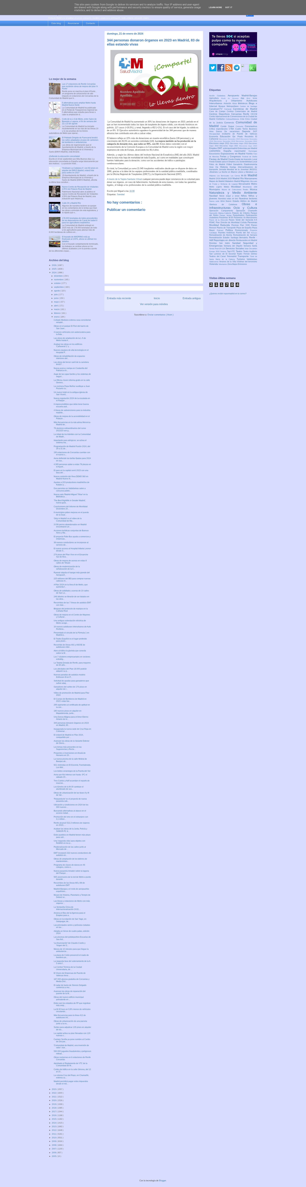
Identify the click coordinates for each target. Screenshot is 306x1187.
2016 (54, 1115)
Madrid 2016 (215, 178)
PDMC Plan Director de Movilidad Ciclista (228, 222)
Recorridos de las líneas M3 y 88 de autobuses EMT (69, 884)
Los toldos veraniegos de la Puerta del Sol (72, 771)
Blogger (162, 1180)
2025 (54, 269)
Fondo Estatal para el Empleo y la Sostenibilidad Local (233, 162)
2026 (54, 265)
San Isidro (225, 243)
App (244, 98)
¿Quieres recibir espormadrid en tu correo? (228, 293)
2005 (54, 1156)
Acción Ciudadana (218, 96)
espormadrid (241, 151)
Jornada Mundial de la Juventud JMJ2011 (238, 169)
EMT (220, 148)
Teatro (239, 251)
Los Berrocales (223, 176)
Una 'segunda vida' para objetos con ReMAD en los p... (69, 842)
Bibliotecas (243, 103)
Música (253, 189)
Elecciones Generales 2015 (230, 139)
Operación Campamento (222, 211)
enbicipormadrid (230, 148)
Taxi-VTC (231, 251)
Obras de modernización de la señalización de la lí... (67, 567)
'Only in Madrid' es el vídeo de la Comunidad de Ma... (68, 519)
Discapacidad (215, 134)
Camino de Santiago (248, 106)
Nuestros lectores (248, 198)
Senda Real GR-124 (217, 249)
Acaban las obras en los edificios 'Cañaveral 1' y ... (68, 345)
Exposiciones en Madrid (233, 153)
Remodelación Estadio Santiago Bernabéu (229, 237)
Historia (225, 167)
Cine (242, 119)
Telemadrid (232, 256)
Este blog (56, 23)
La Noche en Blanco (228, 172)
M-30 (244, 175)
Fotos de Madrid (217, 164)
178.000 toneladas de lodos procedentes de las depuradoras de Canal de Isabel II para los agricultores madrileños (80, 220)
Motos (227, 187)
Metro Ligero (216, 187)
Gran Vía (214, 167)
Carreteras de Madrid (245, 109)
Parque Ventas (226, 215)
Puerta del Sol (243, 233)
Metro (254, 184)
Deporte (247, 131)
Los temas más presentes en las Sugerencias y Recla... (68, 748)
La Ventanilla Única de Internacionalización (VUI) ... (67, 908)
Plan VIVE (245, 225)
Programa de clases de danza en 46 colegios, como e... (69, 866)
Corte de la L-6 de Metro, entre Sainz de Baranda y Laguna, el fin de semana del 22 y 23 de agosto (79, 121)
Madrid (252, 175)
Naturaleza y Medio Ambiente (233, 192)
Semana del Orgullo (234, 246)
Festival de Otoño (249, 157)
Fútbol (229, 164)
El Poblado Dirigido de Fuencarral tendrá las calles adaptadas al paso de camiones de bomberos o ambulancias (80, 140)
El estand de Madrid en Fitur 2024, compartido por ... (69, 736)
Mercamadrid (245, 184)
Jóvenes (214, 172)
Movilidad (237, 186)
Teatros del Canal (218, 256)
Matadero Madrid (233, 181)
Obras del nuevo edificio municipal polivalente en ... (69, 998)
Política (230, 230)
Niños (244, 195)
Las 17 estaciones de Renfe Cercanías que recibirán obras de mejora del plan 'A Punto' (80, 86)
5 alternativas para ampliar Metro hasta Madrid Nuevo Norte (79, 104)
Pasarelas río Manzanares (245, 217)
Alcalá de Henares (231, 98)
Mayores (245, 181)
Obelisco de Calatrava (225, 204)
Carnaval (228, 109)
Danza (220, 131)
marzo (57, 309)
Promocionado (242, 230)
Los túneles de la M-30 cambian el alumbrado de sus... (69, 788)
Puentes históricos (227, 233)
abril (56, 306)
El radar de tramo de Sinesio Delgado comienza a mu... (70, 986)
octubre (57, 283)
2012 (54, 1130)
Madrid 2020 (227, 178)
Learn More (215, 7)
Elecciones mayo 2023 (248, 146)
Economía (214, 136)
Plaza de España (244, 228)
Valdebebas (252, 259)
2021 (54, 1097)
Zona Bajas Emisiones (237, 264)
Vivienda (214, 264)
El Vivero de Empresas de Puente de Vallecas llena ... (70, 974)
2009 (54, 1141)
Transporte (244, 256)
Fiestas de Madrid (218, 159)
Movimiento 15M (250, 187)
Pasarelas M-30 (226, 217)
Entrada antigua (192, 298)
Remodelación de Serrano (245, 235)
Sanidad (120, 194)
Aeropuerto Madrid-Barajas (242, 95)
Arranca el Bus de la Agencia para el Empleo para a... (69, 914)
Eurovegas (253, 151)
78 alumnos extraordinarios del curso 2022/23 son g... (70, 429)
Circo (248, 119)
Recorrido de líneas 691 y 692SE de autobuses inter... (69, 646)
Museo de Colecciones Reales (236, 189)
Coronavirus (251, 126)
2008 (54, 1145)
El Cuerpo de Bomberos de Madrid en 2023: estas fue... (70, 700)
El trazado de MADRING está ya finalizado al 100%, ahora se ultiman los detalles (79, 239)
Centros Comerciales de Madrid (242, 111)
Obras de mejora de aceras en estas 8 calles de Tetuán (70, 562)
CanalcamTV (216, 109)
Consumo (240, 126)
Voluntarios (223, 264)
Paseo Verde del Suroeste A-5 (243, 220)
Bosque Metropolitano (229, 106)
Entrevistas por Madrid (247, 148)
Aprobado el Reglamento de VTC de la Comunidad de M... (70, 1064)
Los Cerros (236, 176)
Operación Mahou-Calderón (220, 213)
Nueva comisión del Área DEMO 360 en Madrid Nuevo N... (71, 477)
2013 (54, 1126)
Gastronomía (250, 164)
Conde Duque (228, 126)
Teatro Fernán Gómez (247, 254)
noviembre (59, 279)
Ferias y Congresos (231, 156)
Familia (249, 154)
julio (56, 294)
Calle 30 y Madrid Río (71, 203)
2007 (54, 1149)
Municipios (215, 189)
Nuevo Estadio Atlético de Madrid (241, 201)
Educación (226, 136)
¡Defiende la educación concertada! (64, 156)
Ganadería (238, 164)
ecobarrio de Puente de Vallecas (239, 134)
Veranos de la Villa (228, 262)
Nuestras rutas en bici (228, 198)
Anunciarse (73, 23)
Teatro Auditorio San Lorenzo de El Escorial (233, 252)
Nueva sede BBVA (217, 201)
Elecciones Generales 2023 (246, 141)
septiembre (59, 287)
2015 (54, 1119)
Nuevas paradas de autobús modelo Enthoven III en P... (69, 676)
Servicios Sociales (235, 248)
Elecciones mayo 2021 (229, 146)
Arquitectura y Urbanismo (227, 100)
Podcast (221, 230)
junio (56, 298)
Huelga (234, 167)
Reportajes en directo (225, 240)
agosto (57, 291)
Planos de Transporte (226, 228)
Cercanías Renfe (241, 114)
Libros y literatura (246, 172)
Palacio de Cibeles (241, 213)
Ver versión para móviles (154, 304)
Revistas (214, 243)
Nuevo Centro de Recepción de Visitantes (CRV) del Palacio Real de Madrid (80, 188)
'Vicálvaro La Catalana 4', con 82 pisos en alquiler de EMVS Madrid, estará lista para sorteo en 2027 (80, 170)
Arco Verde (252, 98)
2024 (54, 272)
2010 (54, 1138)
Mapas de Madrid (217, 181)
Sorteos (223, 251)
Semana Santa (250, 246)
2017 (54, 1111)
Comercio (230, 122)
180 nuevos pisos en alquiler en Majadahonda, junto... (67, 712)
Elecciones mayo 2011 (219, 143)
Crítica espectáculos (219, 129)
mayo (56, 302)
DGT (255, 131)
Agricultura (215, 98)
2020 (54, 1100)
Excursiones (215, 154)
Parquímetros (239, 215)
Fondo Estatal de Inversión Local (242, 159)
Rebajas (254, 233)
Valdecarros (214, 262)
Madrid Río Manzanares (245, 178)
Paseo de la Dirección (219, 220)
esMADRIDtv (216, 151)
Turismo (242, 259)
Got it (228, 7)
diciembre (58, 276)
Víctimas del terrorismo (247, 262)
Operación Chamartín (246, 211)
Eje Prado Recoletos (244, 136)
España (229, 151)
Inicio (157, 298)
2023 (54, 1089)
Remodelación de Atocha (221, 235)
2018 (54, 1108)
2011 (54, 1134)
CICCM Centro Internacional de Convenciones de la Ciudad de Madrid (233, 116)
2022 (54, 1093)
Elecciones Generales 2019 (225, 141)
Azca (235, 103)
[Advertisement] (73, 52)
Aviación (228, 103)
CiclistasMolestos (233, 119)
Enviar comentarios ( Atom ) (160, 314)
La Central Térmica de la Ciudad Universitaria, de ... (68, 968)
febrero (57, 313)
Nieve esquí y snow (230, 196)
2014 (54, 1123)
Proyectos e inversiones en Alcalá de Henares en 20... (70, 754)
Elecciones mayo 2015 (239, 143)
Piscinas (235, 225)
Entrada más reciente (119, 298)
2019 (54, 1104)
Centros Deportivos (220, 114)
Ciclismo (221, 119)
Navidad (214, 195)
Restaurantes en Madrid (246, 240)
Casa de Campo (218, 111)
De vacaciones (233, 131)
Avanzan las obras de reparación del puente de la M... (70, 992)
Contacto (90, 23)
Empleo (213, 148)
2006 (54, 1153)
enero (57, 317)
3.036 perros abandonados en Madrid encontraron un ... (70, 525)
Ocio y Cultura (245, 207)
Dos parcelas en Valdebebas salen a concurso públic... (70, 489)
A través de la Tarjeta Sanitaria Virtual (124, 179)
